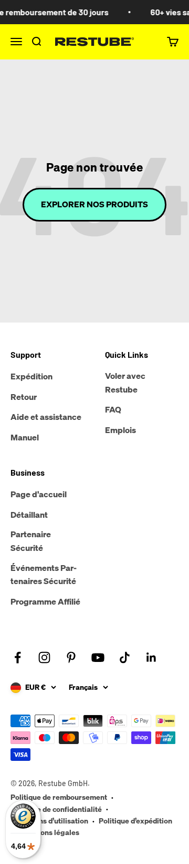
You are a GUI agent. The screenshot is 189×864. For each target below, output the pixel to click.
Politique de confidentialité (56, 809)
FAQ (113, 409)
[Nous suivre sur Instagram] (44, 657)
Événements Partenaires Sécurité (43, 574)
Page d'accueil (38, 494)
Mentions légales (50, 832)
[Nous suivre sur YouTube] (98, 657)
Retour (23, 397)
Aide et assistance (45, 417)
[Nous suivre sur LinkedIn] (151, 657)
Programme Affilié (45, 601)
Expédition (31, 376)
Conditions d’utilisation (49, 821)
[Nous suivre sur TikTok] (125, 657)
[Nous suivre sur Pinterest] (71, 657)
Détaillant (29, 514)
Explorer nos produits (94, 204)
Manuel (24, 437)
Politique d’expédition (135, 821)
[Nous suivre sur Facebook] (17, 657)
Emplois (120, 430)
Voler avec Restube (125, 382)
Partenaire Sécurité (30, 541)
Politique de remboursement (58, 797)
